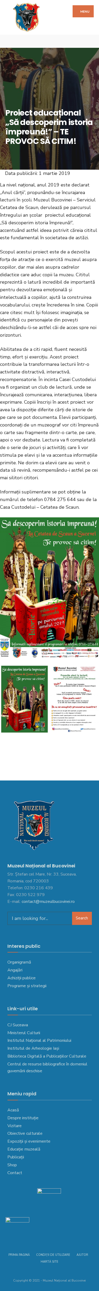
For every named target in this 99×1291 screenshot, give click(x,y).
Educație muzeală (23, 1149)
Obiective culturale (25, 1133)
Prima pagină (19, 1255)
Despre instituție (23, 1118)
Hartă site (49, 1262)
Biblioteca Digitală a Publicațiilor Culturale (46, 1056)
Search (82, 918)
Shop (12, 1165)
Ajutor (82, 1255)
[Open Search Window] (91, 41)
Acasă (13, 1110)
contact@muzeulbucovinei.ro (48, 901)
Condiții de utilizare (53, 1255)
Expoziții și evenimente (28, 1141)
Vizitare (14, 1126)
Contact (14, 1173)
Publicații (15, 1157)
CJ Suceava (17, 1025)
